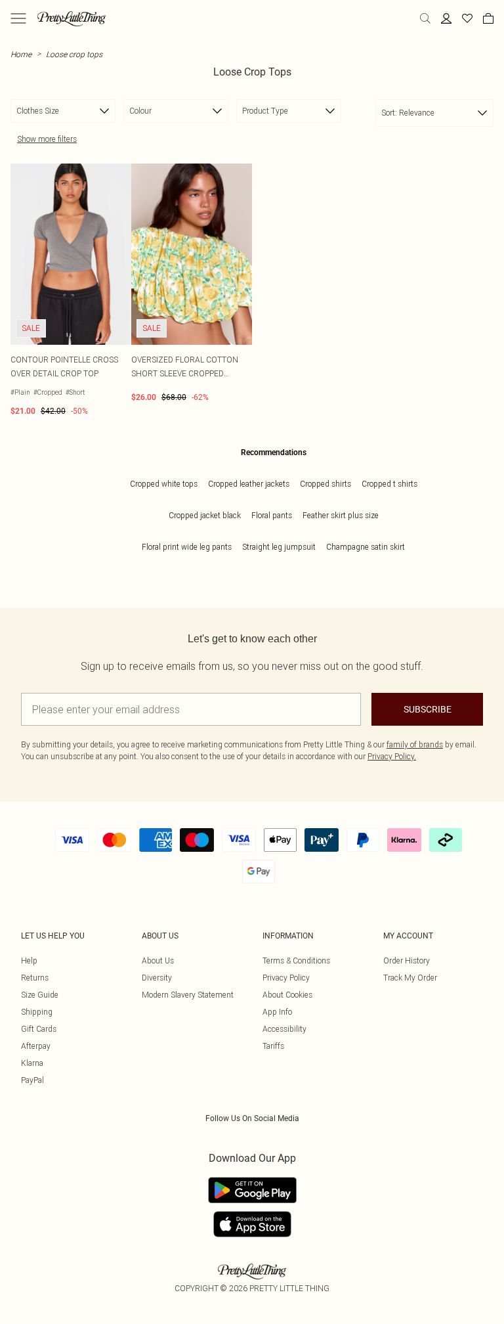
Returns (35, 977)
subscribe (428, 709)
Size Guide (39, 995)
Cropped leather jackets (248, 484)
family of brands (415, 744)
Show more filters (47, 139)
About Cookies (287, 995)
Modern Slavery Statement (188, 995)
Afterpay (36, 1046)
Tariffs (273, 1046)
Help (29, 960)
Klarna (32, 1063)
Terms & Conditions (296, 960)
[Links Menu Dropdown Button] (18, 18)
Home (21, 54)
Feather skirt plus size (341, 515)
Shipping (36, 1012)
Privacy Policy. (392, 756)
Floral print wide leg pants (187, 547)
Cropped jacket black (205, 515)
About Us (158, 960)
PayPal (32, 1080)
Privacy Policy (286, 977)
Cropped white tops (164, 484)
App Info (277, 1012)
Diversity (157, 977)
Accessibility (284, 1029)
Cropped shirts (325, 484)
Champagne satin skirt (365, 547)
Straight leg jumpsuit (279, 547)
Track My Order (410, 977)
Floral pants (271, 515)
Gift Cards (38, 1029)
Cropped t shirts (389, 484)
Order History (406, 960)
